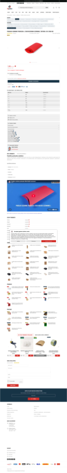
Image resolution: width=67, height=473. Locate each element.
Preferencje (34, 241)
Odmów (18, 241)
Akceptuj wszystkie (48, 241)
